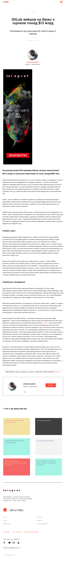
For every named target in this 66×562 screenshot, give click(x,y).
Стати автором (16, 532)
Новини (39, 520)
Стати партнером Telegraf (31, 532)
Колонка (50, 385)
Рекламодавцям (42, 523)
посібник (45, 323)
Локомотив (7, 523)
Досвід (39, 517)
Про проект (6, 532)
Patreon (58, 372)
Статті (5, 517)
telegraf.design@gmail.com (4, 547)
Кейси (5, 520)
